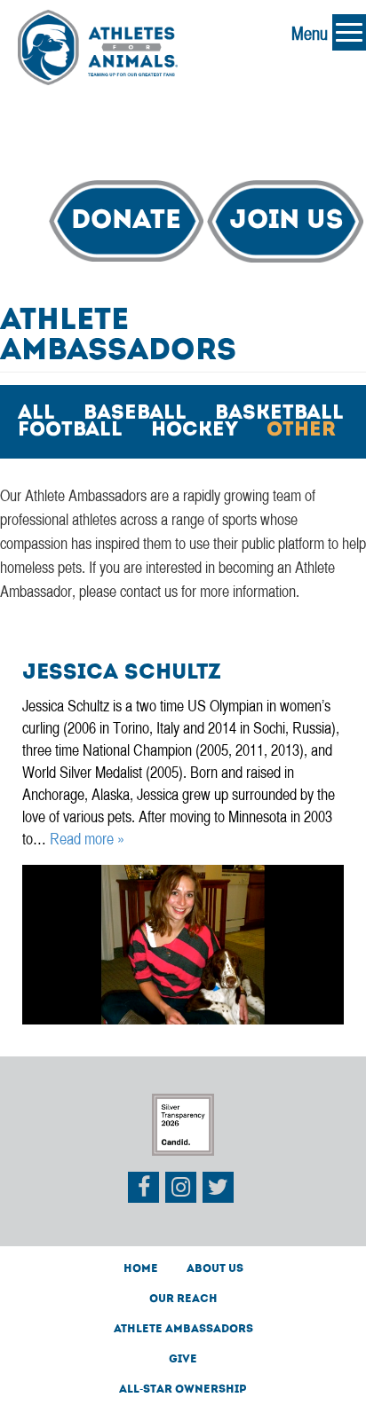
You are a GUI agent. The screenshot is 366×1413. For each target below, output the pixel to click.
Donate (126, 221)
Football (70, 431)
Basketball (279, 414)
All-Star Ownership (183, 1390)
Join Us (286, 221)
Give (183, 1359)
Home (140, 1269)
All (36, 414)
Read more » (87, 840)
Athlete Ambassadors (183, 1329)
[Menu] (349, 32)
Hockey (194, 431)
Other (301, 431)
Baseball (135, 414)
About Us (215, 1269)
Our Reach (183, 1299)
